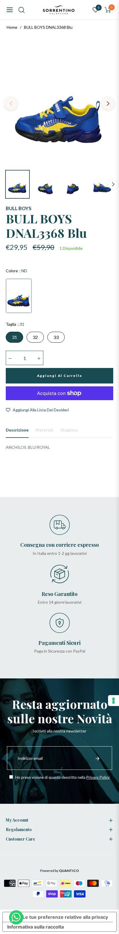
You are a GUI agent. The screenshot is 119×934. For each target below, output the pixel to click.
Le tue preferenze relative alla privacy (65, 917)
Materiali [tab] (44, 429)
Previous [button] (11, 103)
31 (14, 337)
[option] (59, 101)
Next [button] (108, 103)
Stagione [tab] (69, 429)
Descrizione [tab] (17, 429)
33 (56, 337)
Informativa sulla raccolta (35, 927)
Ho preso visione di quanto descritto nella (62, 777)
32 (35, 337)
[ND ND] (19, 296)
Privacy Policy (98, 777)
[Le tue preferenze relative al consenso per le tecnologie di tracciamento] (113, 700)
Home (12, 27)
